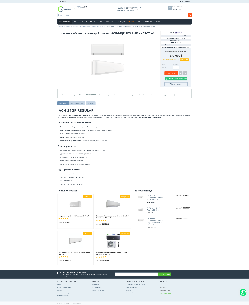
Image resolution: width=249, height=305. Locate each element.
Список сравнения (62, 295)
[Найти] (190, 15)
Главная (60, 26)
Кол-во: (164, 68)
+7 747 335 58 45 (122, 9)
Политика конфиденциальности (135, 285)
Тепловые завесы (88, 21)
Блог (138, 21)
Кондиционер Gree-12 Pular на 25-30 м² (73, 216)
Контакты (158, 21)
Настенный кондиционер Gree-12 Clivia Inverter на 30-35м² (111, 253)
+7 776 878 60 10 (122, 7)
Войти (59, 285)
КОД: (163, 65)
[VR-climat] (64, 9)
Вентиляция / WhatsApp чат (125, 10)
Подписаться (164, 274)
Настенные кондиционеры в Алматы (92, 26)
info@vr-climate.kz (165, 293)
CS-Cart (78, 303)
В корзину (171, 73)
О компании (147, 21)
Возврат (128, 290)
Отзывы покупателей (98, 290)
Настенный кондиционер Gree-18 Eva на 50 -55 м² (155, 197)
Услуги (76, 21)
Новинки (109, 21)
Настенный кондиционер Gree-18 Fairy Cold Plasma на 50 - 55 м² (155, 221)
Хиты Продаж (120, 21)
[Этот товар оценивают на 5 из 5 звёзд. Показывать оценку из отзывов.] (63, 218)
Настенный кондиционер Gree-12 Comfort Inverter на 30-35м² (112, 217)
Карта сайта (95, 293)
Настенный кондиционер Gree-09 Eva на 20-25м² (74, 253)
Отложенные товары (63, 293)
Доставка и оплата (131, 287)
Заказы (59, 290)
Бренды (100, 21)
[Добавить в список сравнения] (185, 73)
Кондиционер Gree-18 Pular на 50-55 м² (155, 209)
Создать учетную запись (64, 287)
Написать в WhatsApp (178, 79)
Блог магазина (96, 287)
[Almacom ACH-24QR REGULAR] (107, 59)
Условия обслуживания (133, 293)
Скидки (131, 21)
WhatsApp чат (137, 7)
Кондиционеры (64, 21)
